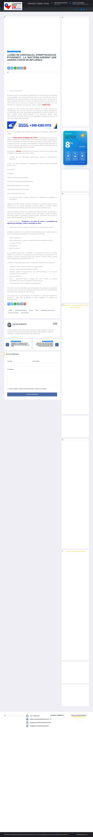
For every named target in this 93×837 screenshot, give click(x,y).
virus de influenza (25, 312)
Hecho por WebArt (81, 162)
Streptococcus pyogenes (13, 312)
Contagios (10, 310)
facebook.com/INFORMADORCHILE (40, 722)
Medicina (31, 310)
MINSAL (37, 310)
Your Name (9, 361)
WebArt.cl (85, 834)
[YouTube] (81, 9)
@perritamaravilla (78, 716)
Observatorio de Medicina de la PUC (25, 137)
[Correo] (84, 9)
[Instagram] (78, 9)
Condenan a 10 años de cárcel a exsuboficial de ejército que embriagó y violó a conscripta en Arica (20, 344)
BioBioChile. (46, 105)
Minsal (18, 151)
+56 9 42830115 (57, 4)
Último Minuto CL (65, 834)
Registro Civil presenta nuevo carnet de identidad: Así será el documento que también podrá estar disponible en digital (44, 344)
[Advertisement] (75, 180)
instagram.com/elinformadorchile (39, 726)
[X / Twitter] (76, 9)
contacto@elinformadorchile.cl (80, 4)
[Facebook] (73, 9)
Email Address (36, 361)
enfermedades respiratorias (21, 310)
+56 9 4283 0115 (35, 716)
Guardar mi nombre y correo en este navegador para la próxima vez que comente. (28, 388)
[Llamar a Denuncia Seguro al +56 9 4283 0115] (32, 125)
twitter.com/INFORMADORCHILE (39, 719)
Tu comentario (10, 369)
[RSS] (86, 9)
